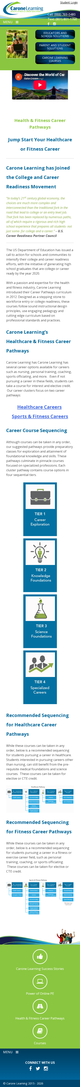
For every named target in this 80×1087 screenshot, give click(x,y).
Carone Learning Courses (55, 59)
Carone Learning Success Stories (40, 969)
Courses (40, 1043)
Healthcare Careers (39, 407)
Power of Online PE (40, 993)
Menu (8, 22)
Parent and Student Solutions (55, 46)
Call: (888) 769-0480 (62, 14)
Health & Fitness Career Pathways (39, 1018)
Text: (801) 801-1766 (62, 19)
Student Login (69, 2)
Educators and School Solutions (55, 34)
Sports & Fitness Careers (40, 416)
